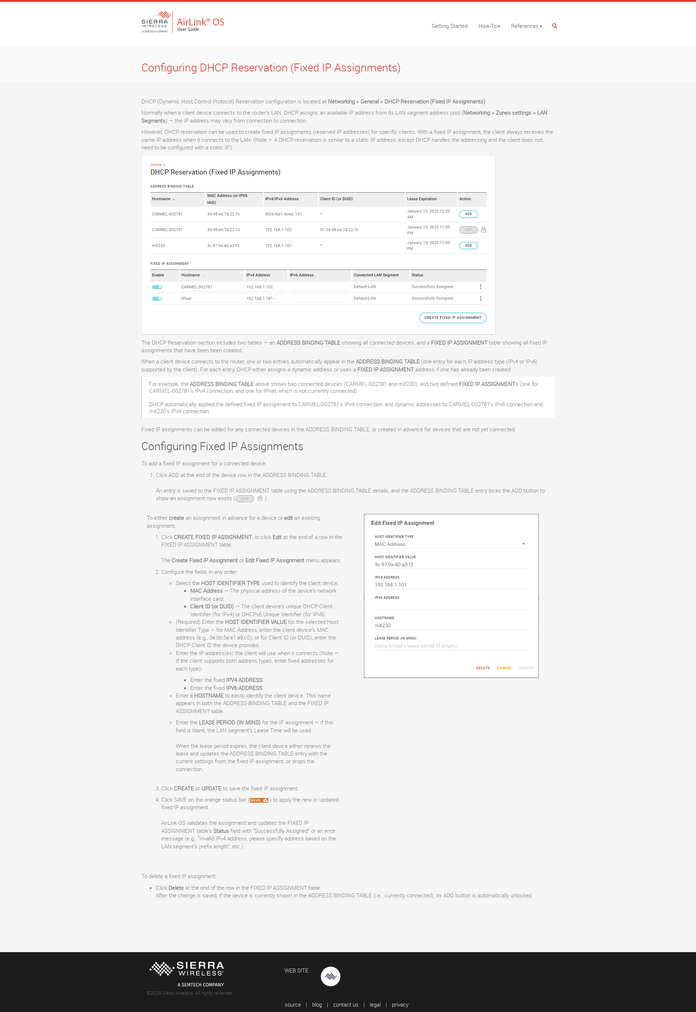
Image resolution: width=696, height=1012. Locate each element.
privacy (400, 1004)
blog (317, 1004)
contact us (346, 1004)
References (525, 25)
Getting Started (450, 25)
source (293, 1004)
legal (375, 1004)
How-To (487, 25)
